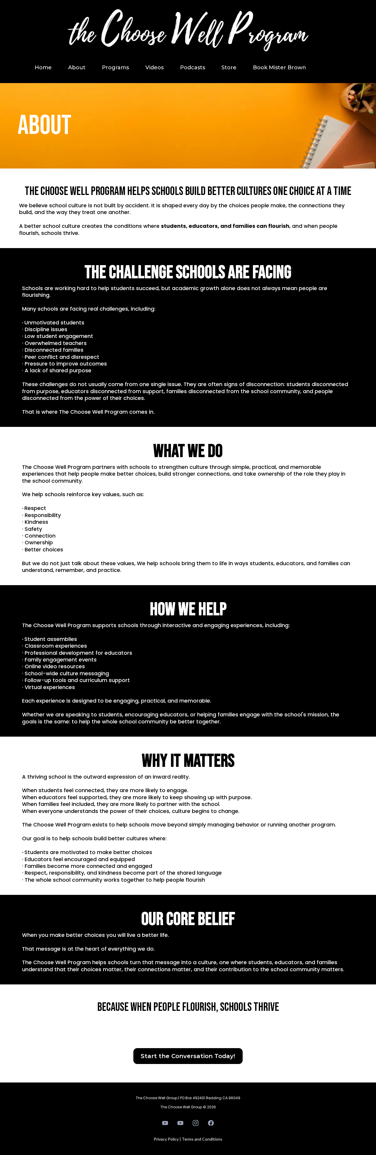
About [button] (76, 67)
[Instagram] (195, 1123)
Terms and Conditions (202, 1139)
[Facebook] (211, 1123)
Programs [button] (115, 67)
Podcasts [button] (192, 67)
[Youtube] (165, 1123)
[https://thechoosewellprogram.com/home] (188, 33)
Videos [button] (154, 67)
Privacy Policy (166, 1139)
